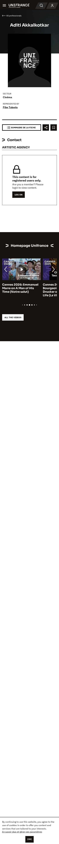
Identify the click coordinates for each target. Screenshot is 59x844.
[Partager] (46, 127)
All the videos (12, 317)
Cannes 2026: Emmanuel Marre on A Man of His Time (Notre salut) (20, 288)
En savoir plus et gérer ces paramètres (22, 831)
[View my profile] (52, 6)
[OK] (29, 839)
